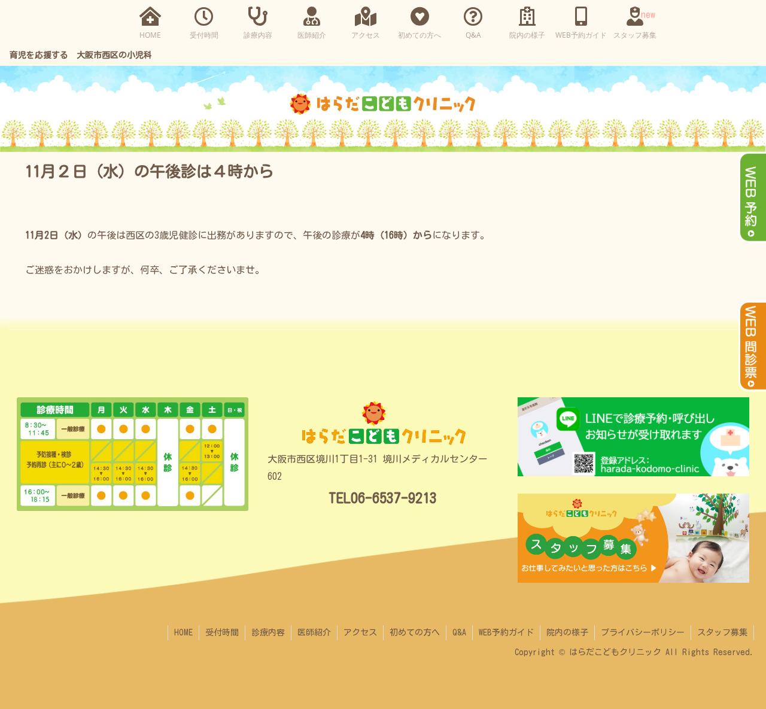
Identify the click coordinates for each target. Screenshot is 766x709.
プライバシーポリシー (643, 632)
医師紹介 (314, 632)
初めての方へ (415, 632)
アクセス (360, 632)
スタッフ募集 (722, 632)
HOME (183, 632)
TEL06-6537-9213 (383, 498)
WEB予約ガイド (506, 632)
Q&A (459, 632)
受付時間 (222, 632)
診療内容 (268, 632)
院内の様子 (567, 632)
